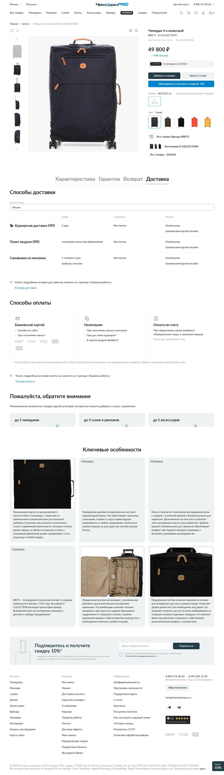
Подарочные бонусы (74, 746)
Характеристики (75, 179)
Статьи (118, 699)
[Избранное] (196, 13)
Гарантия (109, 179)
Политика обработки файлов (131, 735)
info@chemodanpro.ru (178, 697)
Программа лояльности (128, 687)
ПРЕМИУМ (127, 13)
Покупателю (159, 12)
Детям (14, 699)
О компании (69, 705)
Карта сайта (17, 735)
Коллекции (16, 723)
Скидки (142, 12)
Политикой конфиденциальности (141, 656)
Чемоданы (16, 682)
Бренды (14, 711)
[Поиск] (181, 13)
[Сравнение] (189, 13)
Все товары (17, 12)
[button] (203, 13)
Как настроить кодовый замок (132, 717)
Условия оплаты (25, 381)
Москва (14, 4)
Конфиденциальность (127, 682)
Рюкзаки (15, 687)
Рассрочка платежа (125, 711)
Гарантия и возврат (73, 699)
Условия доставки (25, 287)
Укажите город (16, 202)
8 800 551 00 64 (175, 676)
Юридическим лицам (75, 740)
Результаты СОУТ (124, 729)
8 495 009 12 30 (197, 676)
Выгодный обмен (72, 752)
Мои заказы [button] (69, 735)
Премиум (15, 717)
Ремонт (66, 687)
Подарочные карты (125, 693)
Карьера (67, 711)
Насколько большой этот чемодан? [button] (195, 93)
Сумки (14, 693)
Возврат (133, 179)
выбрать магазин (72, 263)
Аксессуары (17, 705)
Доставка (157, 179)
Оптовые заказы (123, 723)
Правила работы (72, 717)
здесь (202, 768)
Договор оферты (72, 729)
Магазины (31, 4)
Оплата (66, 723)
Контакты (119, 705)
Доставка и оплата (73, 693)
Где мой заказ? (181, 4)
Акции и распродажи (22, 729)
